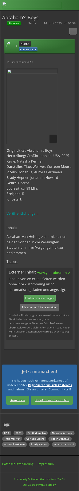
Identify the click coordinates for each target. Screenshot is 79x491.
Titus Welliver (12, 438)
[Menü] (73, 5)
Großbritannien (37, 433)
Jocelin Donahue (60, 438)
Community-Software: (39, 479)
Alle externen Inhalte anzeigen (39, 307)
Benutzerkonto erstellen (52, 400)
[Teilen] (73, 31)
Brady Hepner (39, 444)
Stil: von (39, 485)
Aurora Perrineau (14, 444)
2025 (18, 433)
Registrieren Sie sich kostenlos (50, 385)
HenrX (32, 23)
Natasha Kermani (62, 433)
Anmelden (17, 400)
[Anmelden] (63, 5)
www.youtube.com (52, 272)
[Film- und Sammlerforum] (32, 5)
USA (6, 433)
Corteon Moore (35, 438)
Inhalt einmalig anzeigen (39, 298)
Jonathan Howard (64, 444)
